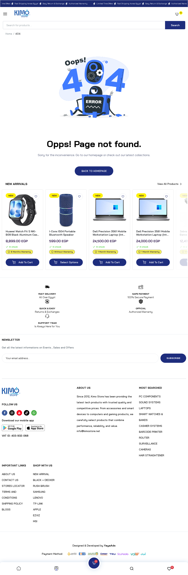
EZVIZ (36, 515)
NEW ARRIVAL (41, 474)
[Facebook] (4, 413)
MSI (35, 521)
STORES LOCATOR (13, 486)
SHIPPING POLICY (12, 503)
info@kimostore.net (88, 431)
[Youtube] (19, 413)
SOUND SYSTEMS (149, 402)
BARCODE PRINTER (150, 431)
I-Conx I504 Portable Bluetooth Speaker (62, 233)
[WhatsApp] (34, 413)
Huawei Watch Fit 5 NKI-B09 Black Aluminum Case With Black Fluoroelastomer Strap (22, 233)
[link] (36, 196)
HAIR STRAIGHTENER (151, 455)
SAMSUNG (39, 491)
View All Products (167, 184)
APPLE (37, 509)
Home (9, 33)
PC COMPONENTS (150, 396)
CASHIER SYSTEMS (150, 426)
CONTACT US (10, 480)
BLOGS (6, 509)
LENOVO (38, 497)
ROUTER (144, 437)
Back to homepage (94, 171)
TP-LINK (38, 503)
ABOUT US (8, 474)
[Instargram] (12, 413)
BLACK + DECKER (44, 480)
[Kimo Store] (22, 14)
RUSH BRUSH (41, 486)
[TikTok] (26, 413)
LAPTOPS (145, 408)
